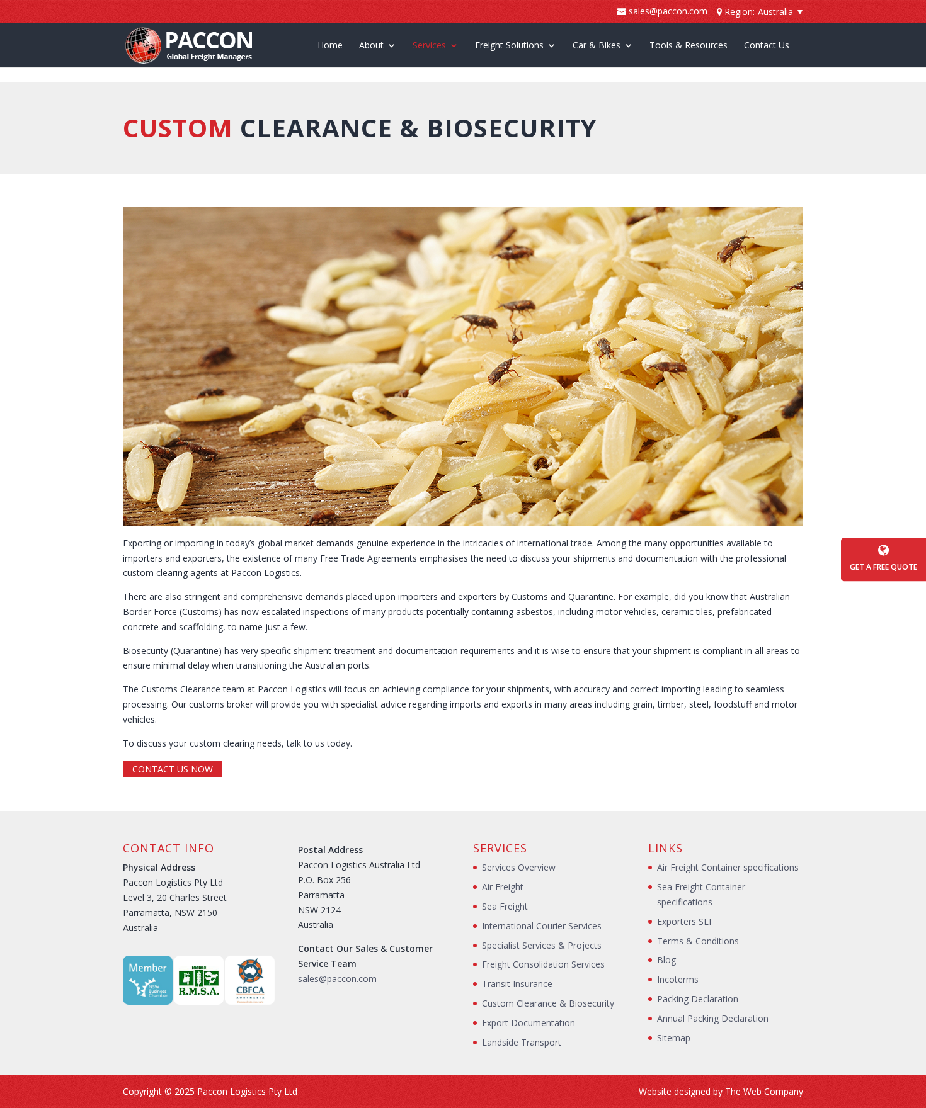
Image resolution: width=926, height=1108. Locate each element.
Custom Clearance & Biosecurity (548, 1003)
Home (330, 46)
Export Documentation (528, 1023)
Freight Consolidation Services (543, 964)
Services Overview (519, 867)
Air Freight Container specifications (728, 867)
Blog (666, 960)
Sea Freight (505, 906)
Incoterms (678, 979)
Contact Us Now (172, 769)
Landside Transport (521, 1042)
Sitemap (673, 1038)
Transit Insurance (517, 984)
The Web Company (764, 1091)
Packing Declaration (697, 999)
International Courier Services (542, 926)
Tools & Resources (688, 46)
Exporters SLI (684, 921)
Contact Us (766, 46)
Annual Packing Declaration (713, 1018)
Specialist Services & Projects (542, 945)
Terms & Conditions (698, 941)
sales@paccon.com (337, 979)
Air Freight (502, 887)
